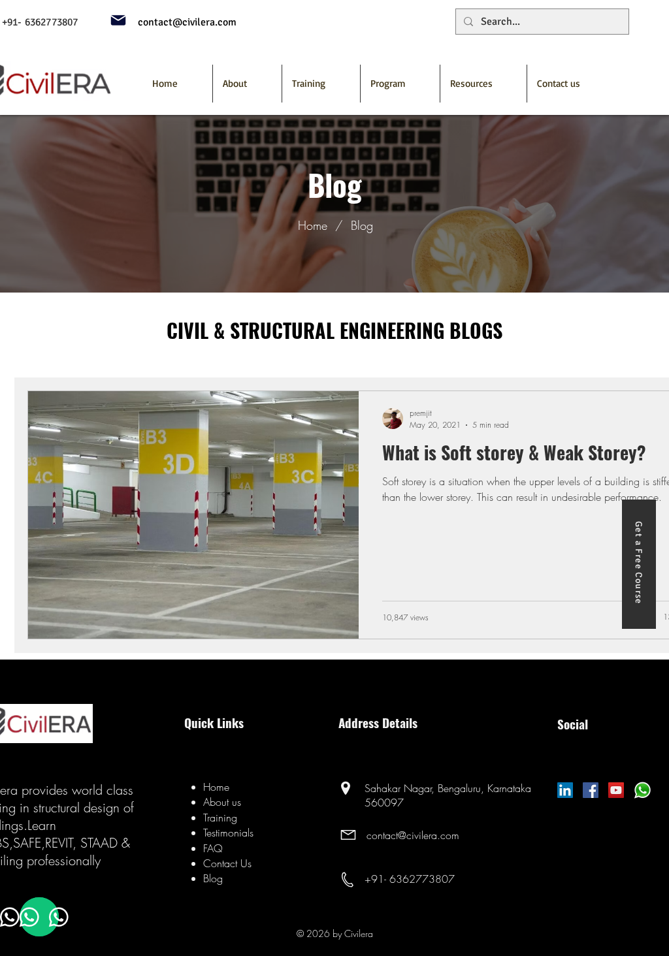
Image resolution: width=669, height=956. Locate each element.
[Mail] (118, 20)
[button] (400, 84)
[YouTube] (616, 790)
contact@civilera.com (413, 835)
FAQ (213, 848)
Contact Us (227, 863)
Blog (362, 225)
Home (312, 225)
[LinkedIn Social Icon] (565, 790)
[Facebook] (590, 790)
